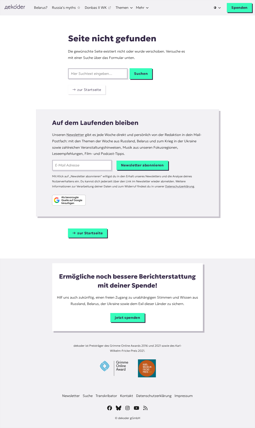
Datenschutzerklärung (179, 186)
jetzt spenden (127, 317)
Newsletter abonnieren (142, 165)
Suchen (141, 73)
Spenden (239, 7)
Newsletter (75, 135)
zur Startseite (89, 90)
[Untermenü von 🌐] (217, 8)
